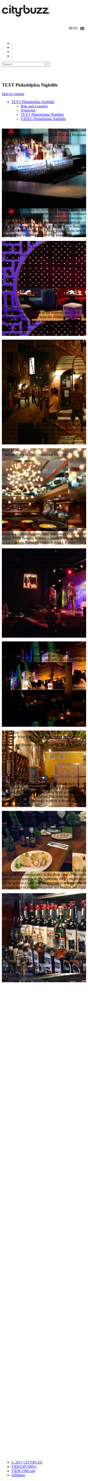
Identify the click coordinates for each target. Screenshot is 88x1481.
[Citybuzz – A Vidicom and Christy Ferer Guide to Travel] (26, 14)
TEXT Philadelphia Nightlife (32, 102)
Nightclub (28, 110)
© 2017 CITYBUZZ (26, 1462)
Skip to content (13, 94)
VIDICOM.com (23, 1471)
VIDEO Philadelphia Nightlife (43, 119)
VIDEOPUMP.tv (24, 1467)
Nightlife (12, 74)
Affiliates (18, 1475)
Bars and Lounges (34, 106)
